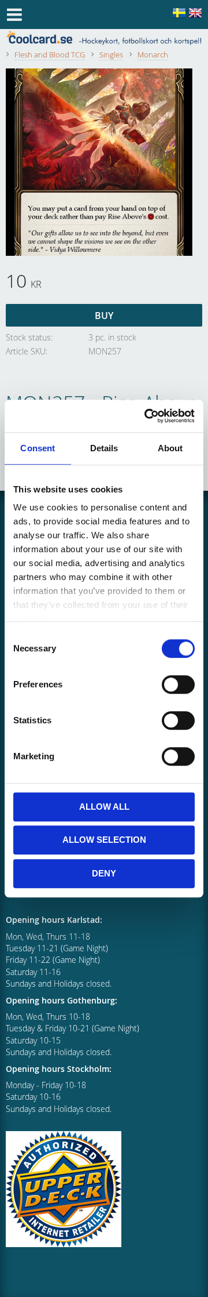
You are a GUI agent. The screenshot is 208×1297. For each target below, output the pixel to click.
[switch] (178, 684)
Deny (104, 873)
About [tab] (170, 448)
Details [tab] (104, 448)
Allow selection (104, 840)
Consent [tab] (37, 448)
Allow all (104, 806)
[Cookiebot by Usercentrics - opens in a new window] (147, 415)
